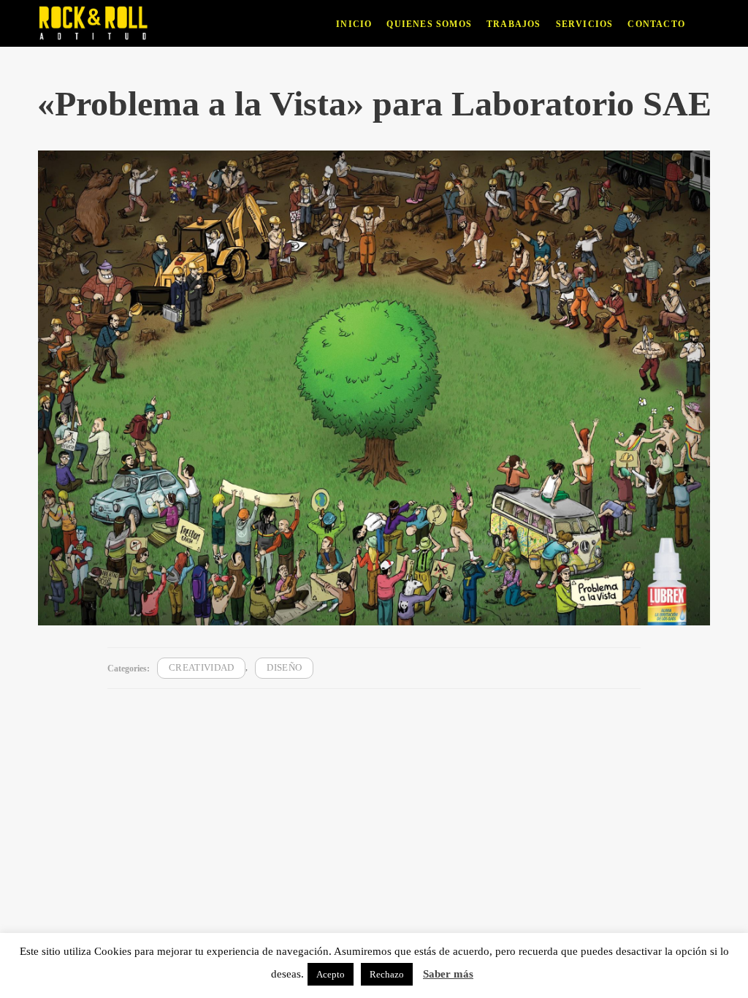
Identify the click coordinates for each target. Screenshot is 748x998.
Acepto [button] (330, 974)
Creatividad (201, 668)
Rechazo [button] (387, 974)
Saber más (448, 974)
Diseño (284, 668)
